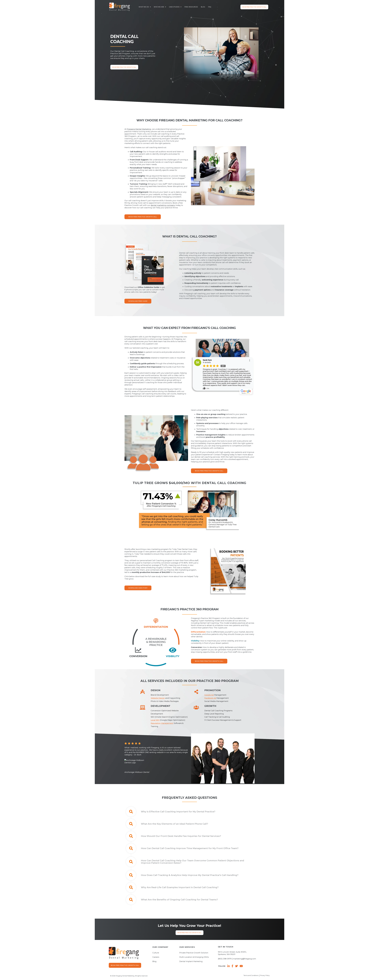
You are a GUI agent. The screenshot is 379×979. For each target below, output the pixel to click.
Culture (155, 953)
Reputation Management (162, 723)
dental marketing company (163, 205)
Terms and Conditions (250, 975)
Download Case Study (137, 588)
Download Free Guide (137, 301)
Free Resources (191, 7)
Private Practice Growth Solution (193, 953)
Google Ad (209, 695)
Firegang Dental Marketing (139, 129)
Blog (203, 7)
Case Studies (174, 7)
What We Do (144, 7)
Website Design (158, 698)
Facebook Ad (210, 698)
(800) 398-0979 (224, 959)
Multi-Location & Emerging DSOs (194, 957)
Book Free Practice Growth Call (254, 7)
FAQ (209, 7)
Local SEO (155, 720)
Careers (155, 957)
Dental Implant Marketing (191, 961)
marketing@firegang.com (244, 959)
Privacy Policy (265, 975)
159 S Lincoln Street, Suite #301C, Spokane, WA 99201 (232, 953)
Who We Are (159, 7)
